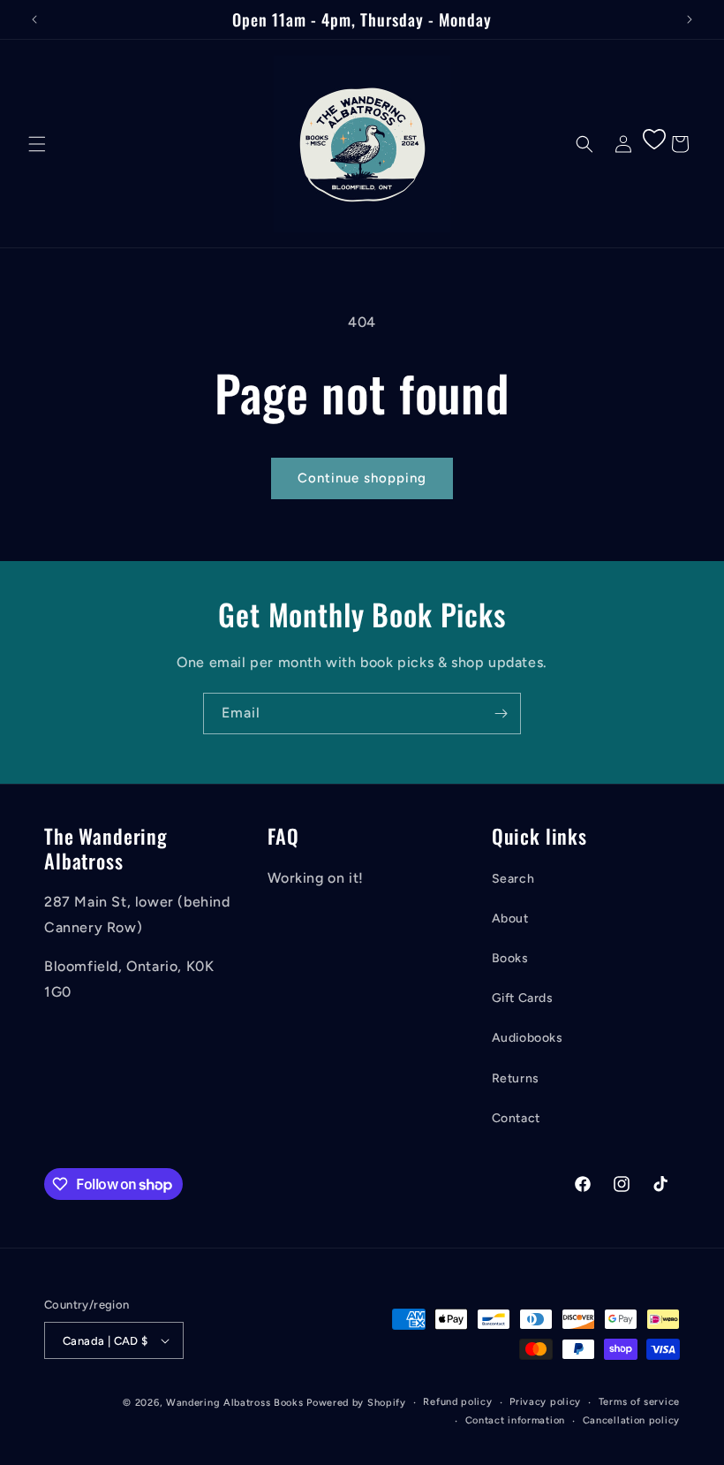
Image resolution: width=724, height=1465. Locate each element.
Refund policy (457, 1402)
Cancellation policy (631, 1420)
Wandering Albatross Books (235, 1402)
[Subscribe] (500, 713)
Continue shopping (362, 478)
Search (513, 878)
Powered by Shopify (356, 1402)
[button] (37, 144)
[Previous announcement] (34, 19)
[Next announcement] (689, 19)
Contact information (515, 1420)
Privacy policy (545, 1402)
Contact (516, 1118)
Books (510, 958)
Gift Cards (523, 998)
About (510, 918)
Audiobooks (527, 1037)
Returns (515, 1078)
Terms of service (639, 1402)
